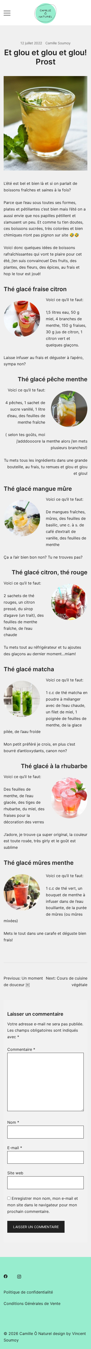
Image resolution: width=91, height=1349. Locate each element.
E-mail (14, 1147)
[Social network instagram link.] (19, 1275)
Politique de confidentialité (28, 1292)
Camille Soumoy (58, 43)
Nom (13, 1122)
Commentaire (21, 1049)
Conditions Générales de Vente (32, 1303)
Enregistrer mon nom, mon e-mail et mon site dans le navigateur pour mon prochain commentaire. (42, 1205)
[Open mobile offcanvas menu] (7, 12)
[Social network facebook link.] (6, 1275)
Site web (15, 1172)
